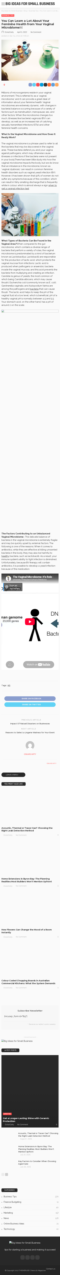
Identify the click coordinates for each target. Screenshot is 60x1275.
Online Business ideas (31, 1223)
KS (9, 685)
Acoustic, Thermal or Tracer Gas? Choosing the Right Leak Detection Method (26, 829)
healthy (5, 556)
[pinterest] (32, 1257)
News (31, 1218)
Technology (31, 1229)
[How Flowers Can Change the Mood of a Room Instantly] (30, 909)
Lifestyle (20, 822)
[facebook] (22, 1257)
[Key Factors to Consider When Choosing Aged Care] (8, 1164)
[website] (4, 763)
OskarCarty (9, 32)
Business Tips (8, 15)
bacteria (34, 289)
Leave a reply (12, 775)
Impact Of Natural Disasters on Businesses (30, 723)
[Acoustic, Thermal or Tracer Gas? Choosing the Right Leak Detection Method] (30, 807)
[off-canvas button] (3, 4)
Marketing (21, 974)
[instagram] (37, 1257)
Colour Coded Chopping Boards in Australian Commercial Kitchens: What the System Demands (28, 982)
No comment (36, 32)
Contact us (50, 1269)
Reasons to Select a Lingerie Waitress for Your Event (30, 732)
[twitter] (27, 1257)
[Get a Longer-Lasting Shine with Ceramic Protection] (30, 1091)
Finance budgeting (31, 1202)
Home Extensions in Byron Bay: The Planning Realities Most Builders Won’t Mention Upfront (26, 880)
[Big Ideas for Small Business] (24, 1242)
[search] (56, 4)
